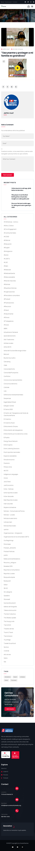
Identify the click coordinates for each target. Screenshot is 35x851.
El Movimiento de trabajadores (13, 430)
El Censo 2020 (8, 409)
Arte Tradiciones (9, 339)
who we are (7, 654)
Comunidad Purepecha (11, 373)
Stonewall (7, 599)
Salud (5, 585)
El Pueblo (7, 437)
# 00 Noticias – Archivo (11, 222)
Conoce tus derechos (10, 384)
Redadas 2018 (8, 566)
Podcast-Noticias (9, 551)
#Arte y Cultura (9, 226)
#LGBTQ (7, 259)
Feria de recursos (9, 460)
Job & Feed (7, 482)
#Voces (20, 49)
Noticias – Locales (9, 515)
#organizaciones (9, 292)
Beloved (6, 354)
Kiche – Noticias (9, 489)
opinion (6, 529)
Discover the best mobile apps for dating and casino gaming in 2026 (21, 205)
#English (7, 248)
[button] (17, 68)
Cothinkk (6, 387)
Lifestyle (22, 677)
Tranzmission (8, 636)
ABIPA (5, 328)
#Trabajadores (9, 321)
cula (5, 391)
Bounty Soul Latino (9, 358)
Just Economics (8, 485)
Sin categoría (8, 592)
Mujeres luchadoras (10, 507)
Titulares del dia (9, 629)
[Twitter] (28, 2)
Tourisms (13, 680)
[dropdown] (32, 6)
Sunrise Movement (10, 603)
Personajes (7, 544)
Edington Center (9, 406)
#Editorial (7, 240)
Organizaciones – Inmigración (13, 533)
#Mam (6, 266)
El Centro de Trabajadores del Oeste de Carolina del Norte (16, 414)
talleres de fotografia (10, 607)
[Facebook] (25, 2)
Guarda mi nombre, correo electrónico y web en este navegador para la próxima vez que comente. (17, 152)
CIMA (5, 365)
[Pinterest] (33, 2)
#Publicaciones (9, 303)
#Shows (6, 317)
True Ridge (7, 640)
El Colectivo (7, 419)
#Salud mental (8, 314)
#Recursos (7, 306)
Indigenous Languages (11, 474)
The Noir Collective (10, 614)
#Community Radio (10, 233)
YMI (5, 662)
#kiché (6, 255)
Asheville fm (7, 347)
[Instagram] (30, 2)
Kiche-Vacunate (9, 496)
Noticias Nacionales (10, 526)
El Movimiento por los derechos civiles (16, 434)
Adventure (7, 677)
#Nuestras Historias (10, 288)
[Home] (3, 6)
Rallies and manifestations (12, 559)
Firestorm (7, 463)
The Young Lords (9, 621)
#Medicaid (7, 270)
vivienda (6, 651)
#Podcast (7, 299)
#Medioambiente (9, 273)
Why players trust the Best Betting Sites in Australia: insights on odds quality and (20, 197)
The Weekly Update (10, 618)
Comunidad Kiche (9, 369)
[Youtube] (12, 847)
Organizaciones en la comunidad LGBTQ (16, 537)
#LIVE (6, 262)
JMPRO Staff (6, 49)
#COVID (15, 49)
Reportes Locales (9, 573)
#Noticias (7, 284)
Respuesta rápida (9, 577)
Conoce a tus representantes (13, 380)
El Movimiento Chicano (11, 426)
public (6, 555)
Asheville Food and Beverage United (15, 351)
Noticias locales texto (10, 518)
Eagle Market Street (10, 402)
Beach (15, 677)
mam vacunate (8, 504)
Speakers (7, 596)
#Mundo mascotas (10, 281)
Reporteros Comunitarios (12, 570)
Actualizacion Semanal (11, 332)
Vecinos (6, 647)
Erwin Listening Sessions (11, 448)
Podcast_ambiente (10, 548)
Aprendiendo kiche (10, 336)
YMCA (5, 658)
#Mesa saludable (9, 277)
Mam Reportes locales (11, 500)
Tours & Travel (8, 632)
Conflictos (7, 376)
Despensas (7, 398)
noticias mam (8, 522)
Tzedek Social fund (10, 643)
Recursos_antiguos (10, 562)
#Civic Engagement (10, 229)
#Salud (6, 310)
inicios (6, 478)
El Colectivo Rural (9, 423)
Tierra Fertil (7, 625)
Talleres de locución (10, 610)
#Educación (8, 244)
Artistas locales (8, 343)
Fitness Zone (8, 467)
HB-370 (6, 471)
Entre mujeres (8, 445)
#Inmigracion (8, 251)
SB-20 (6, 588)
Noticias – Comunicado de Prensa (14, 511)
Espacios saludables (10, 456)
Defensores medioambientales (13, 395)
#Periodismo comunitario (12, 295)
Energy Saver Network (11, 441)
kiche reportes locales (11, 493)
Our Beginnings (8, 540)
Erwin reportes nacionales (12, 452)
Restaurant (7, 581)
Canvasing (7, 362)
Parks (6, 680)
